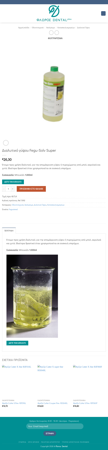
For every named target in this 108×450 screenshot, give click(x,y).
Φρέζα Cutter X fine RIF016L (14, 403)
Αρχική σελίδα (23, 27)
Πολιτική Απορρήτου (50, 442)
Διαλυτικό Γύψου (83, 27)
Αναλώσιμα (50, 27)
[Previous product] (57, 32)
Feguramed (13, 209)
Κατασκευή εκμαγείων (66, 27)
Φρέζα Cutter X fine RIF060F (85, 403)
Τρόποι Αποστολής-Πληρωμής (75, 442)
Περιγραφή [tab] (9, 231)
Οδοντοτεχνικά (38, 27)
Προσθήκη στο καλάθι (31, 188)
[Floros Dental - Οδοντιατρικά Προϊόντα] (54, 13)
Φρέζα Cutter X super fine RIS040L (53, 403)
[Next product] (51, 32)
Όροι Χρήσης (33, 442)
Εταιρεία (22, 442)
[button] (3, 13)
